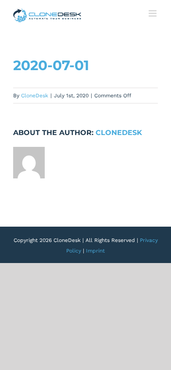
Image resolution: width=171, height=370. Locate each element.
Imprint (95, 251)
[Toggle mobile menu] (153, 13)
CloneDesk (34, 95)
